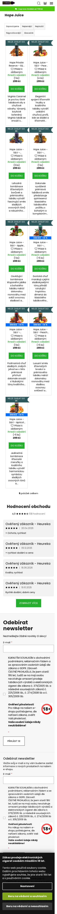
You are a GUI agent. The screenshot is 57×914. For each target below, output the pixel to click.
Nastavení (27, 886)
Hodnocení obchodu (28, 506)
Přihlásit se (13, 741)
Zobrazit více (28, 603)
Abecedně (28, 33)
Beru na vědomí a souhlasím (27, 896)
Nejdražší (39, 26)
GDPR (23, 668)
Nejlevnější (27, 26)
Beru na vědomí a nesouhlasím (27, 906)
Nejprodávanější (13, 33)
